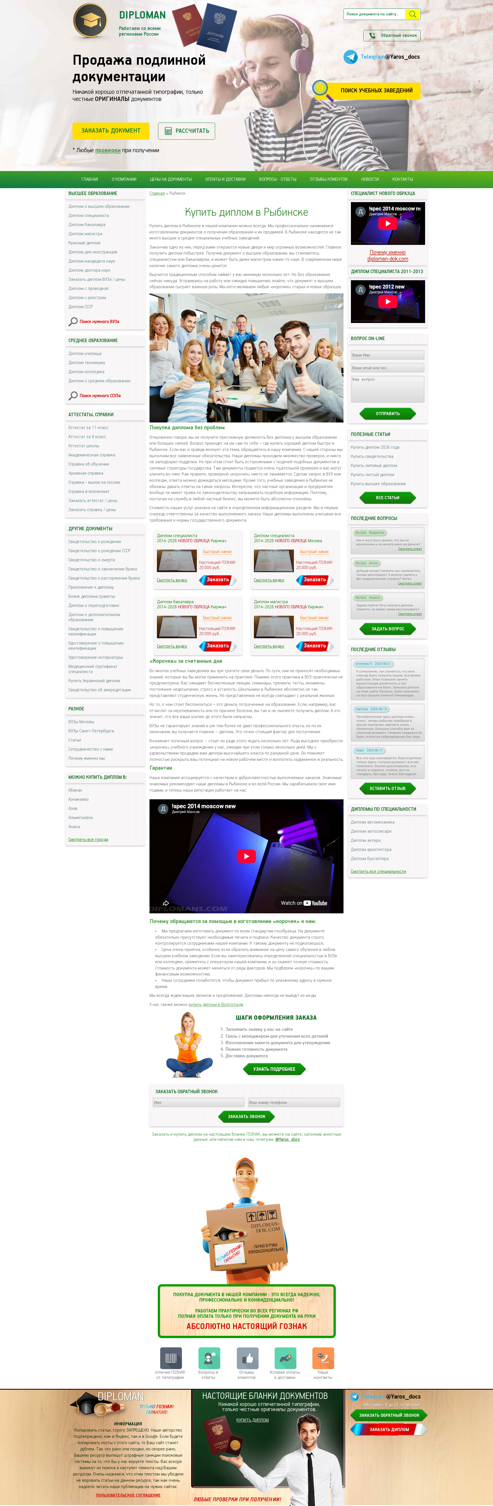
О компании (124, 179)
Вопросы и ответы (208, 1375)
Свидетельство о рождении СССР (99, 551)
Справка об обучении (88, 464)
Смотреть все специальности (378, 871)
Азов (72, 808)
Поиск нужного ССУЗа (100, 396)
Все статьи (387, 498)
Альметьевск (80, 817)
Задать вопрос (387, 629)
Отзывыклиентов (247, 1375)
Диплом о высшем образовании (99, 206)
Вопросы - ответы (277, 179)
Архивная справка (85, 473)
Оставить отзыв (388, 788)
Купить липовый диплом (374, 465)
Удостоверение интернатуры (95, 657)
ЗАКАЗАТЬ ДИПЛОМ (389, 1429)
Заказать (218, 579)
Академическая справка (91, 455)
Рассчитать (192, 131)
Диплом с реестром (87, 297)
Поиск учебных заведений (377, 91)
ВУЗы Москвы (81, 722)
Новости (370, 179)
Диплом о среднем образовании (99, 381)
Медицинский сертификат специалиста (93, 669)
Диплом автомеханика (373, 822)
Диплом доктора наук (89, 270)
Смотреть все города (88, 839)
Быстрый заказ (217, 551)
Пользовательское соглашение (128, 1495)
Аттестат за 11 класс (88, 427)
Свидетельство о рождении (94, 541)
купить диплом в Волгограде (216, 1004)
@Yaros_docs (287, 1139)
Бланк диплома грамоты (91, 596)
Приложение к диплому (91, 587)
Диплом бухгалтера (370, 858)
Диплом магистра (85, 234)
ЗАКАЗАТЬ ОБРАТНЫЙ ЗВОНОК (389, 1415)
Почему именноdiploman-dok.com (387, 255)
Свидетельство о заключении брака (102, 569)
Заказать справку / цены (92, 510)
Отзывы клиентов (329, 179)
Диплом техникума (86, 362)
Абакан (75, 790)
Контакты (403, 179)
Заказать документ (111, 130)
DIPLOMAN (121, 1397)
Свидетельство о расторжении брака (104, 578)
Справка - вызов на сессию (94, 482)
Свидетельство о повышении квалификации (95, 632)
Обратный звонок (399, 35)
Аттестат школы (83, 446)
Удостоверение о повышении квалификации (96, 646)
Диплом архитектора (371, 849)
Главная (90, 179)
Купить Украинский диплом (94, 681)
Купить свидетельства (372, 456)
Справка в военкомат (89, 491)
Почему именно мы (86, 758)
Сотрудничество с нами (90, 749)
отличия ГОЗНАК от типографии (170, 1375)
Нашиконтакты (323, 1375)
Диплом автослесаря (371, 831)
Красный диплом (84, 243)
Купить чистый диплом (372, 474)
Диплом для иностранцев (92, 252)
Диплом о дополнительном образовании (94, 617)
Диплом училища (85, 353)
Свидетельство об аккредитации (99, 690)
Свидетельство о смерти (91, 560)
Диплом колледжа (86, 372)
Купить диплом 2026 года (375, 447)
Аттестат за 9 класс (87, 437)
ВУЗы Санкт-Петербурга (91, 731)
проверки (108, 150)
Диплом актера (366, 840)
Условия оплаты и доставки (285, 1375)
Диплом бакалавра (86, 224)
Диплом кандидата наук (91, 261)
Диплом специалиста (88, 215)
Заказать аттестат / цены (92, 500)
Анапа (74, 827)
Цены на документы (171, 179)
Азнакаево (78, 799)
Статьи (74, 740)
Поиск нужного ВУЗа (99, 321)
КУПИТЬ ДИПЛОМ (253, 1420)
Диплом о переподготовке (93, 605)
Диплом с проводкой (88, 288)
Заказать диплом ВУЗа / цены (96, 279)
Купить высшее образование (378, 484)
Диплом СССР (80, 307)
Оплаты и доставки (225, 179)
